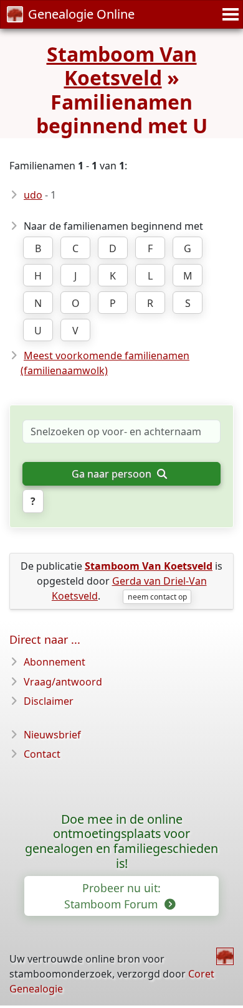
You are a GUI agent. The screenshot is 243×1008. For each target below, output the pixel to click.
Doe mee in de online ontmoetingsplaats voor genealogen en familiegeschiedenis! (121, 841)
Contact (42, 754)
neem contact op (157, 596)
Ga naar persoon (113, 474)
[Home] (225, 956)
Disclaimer (49, 701)
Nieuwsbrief (52, 735)
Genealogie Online (81, 14)
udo (33, 195)
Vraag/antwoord (63, 682)
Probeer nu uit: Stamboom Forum (112, 895)
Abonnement (54, 662)
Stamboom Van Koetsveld (122, 65)
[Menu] (228, 14)
